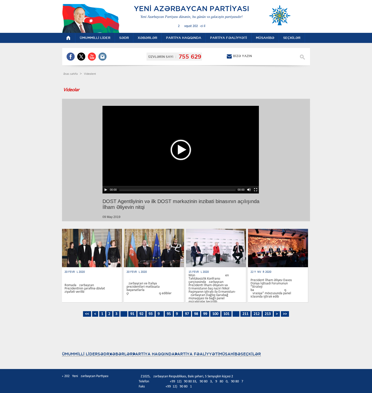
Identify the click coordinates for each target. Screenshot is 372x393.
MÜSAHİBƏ (230, 354)
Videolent (90, 74)
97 (187, 314)
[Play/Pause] (106, 190)
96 (178, 314)
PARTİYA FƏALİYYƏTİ (197, 354)
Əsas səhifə (70, 74)
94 (160, 314)
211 (245, 314)
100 (215, 314)
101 (226, 314)
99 (205, 314)
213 (268, 314)
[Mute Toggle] (249, 190)
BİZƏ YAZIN (242, 56)
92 (141, 314)
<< (87, 314)
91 (132, 314)
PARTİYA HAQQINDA (154, 354)
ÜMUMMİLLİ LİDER (80, 354)
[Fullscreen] (256, 190)
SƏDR (103, 354)
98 (196, 314)
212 (257, 314)
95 (169, 314)
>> (285, 314)
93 (151, 314)
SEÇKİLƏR (251, 354)
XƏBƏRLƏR (121, 354)
